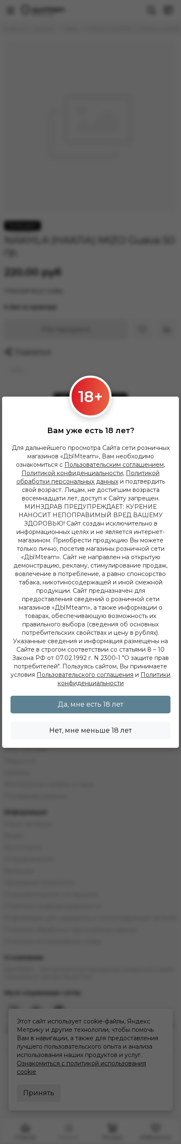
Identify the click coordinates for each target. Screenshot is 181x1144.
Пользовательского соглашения (85, 675)
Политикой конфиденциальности (72, 473)
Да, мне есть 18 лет (90, 704)
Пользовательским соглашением (114, 464)
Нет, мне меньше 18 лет (90, 730)
